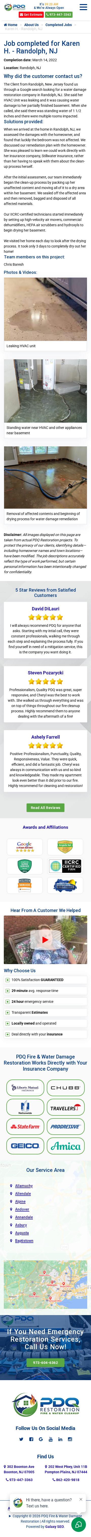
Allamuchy (24, 1186)
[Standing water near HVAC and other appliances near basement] (45, 391)
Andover (22, 1209)
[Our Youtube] (51, 1439)
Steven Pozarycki (45, 672)
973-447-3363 (60, 14)
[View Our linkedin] (60, 1439)
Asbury (21, 1225)
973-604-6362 (45, 1363)
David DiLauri (45, 608)
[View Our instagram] (70, 1439)
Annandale (24, 1217)
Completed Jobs (59, 25)
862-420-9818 (67, 1480)
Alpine (20, 1201)
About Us (31, 25)
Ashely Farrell (45, 737)
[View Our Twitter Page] (21, 1439)
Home (12, 25)
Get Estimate (32, 14)
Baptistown (24, 1241)
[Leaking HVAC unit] (45, 309)
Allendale (23, 1194)
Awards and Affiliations (45, 827)
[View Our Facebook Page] (31, 1439)
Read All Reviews (45, 808)
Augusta (22, 1233)
